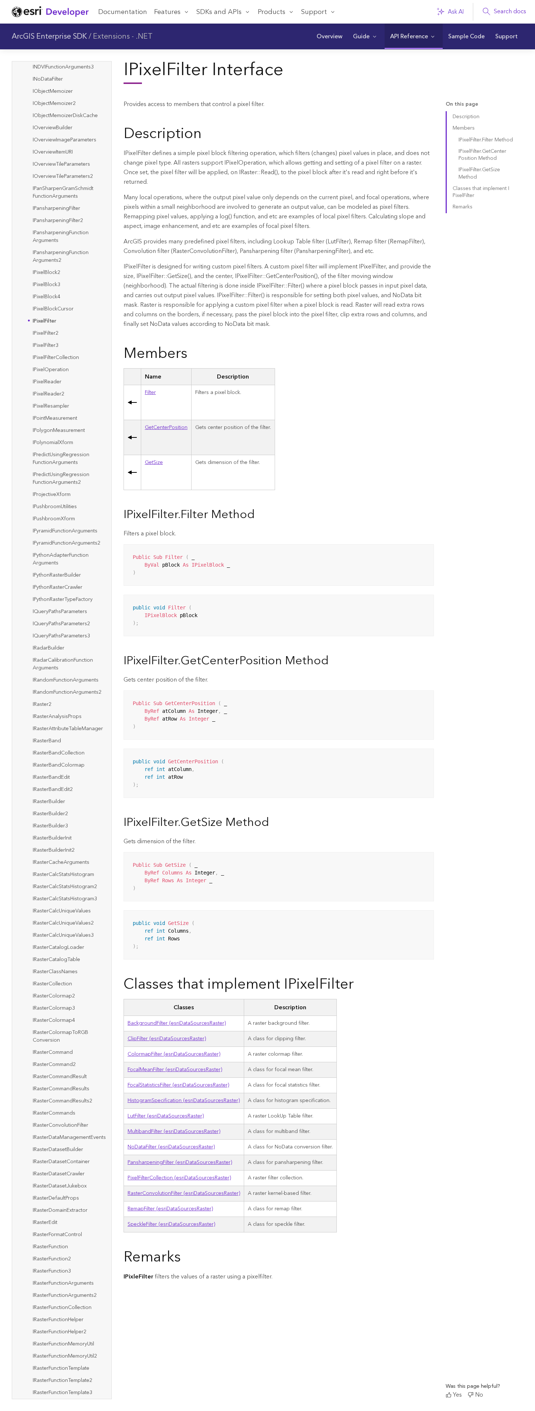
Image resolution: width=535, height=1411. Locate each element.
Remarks (462, 207)
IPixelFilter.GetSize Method (479, 173)
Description (466, 116)
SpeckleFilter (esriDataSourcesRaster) (171, 1224)
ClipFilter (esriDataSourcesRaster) (167, 1038)
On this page (462, 104)
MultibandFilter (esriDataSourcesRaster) (174, 1131)
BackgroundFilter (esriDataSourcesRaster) (177, 1023)
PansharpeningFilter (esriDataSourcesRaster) (180, 1162)
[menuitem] (329, 36)
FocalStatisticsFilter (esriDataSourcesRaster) (178, 1085)
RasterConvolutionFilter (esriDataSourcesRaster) (184, 1193)
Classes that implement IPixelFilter (481, 192)
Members (464, 128)
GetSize (154, 462)
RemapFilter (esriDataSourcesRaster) (170, 1208)
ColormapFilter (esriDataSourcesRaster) (174, 1054)
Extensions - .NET (123, 36)
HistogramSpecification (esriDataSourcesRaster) (184, 1100)
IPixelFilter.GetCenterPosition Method (482, 155)
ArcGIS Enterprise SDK (49, 36)
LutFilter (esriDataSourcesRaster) (166, 1116)
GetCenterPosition (166, 427)
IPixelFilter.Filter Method (486, 140)
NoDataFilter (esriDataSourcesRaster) (171, 1147)
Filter (150, 392)
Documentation (122, 12)
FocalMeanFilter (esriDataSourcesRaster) (175, 1069)
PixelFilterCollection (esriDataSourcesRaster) (179, 1178)
